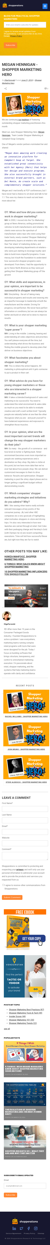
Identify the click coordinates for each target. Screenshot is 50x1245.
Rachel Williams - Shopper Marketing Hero (26, 716)
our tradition (23, 119)
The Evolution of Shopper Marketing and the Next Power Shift (23, 1111)
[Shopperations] (13, 7)
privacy (19, 869)
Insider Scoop (17, 1016)
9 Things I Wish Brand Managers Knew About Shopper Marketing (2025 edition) (24, 1068)
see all (7, 1029)
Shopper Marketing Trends (23, 1023)
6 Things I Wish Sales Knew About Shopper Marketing (24, 565)
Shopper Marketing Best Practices (26, 1009)
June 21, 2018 (27, 80)
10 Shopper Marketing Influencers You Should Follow (25, 573)
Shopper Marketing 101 (21, 1020)
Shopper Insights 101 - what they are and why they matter (24, 1152)
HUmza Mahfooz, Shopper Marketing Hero (20, 558)
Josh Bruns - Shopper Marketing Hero (26, 749)
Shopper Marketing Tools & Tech (25, 1013)
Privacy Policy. (16, 36)
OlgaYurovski (9, 80)
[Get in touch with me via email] (5, 629)
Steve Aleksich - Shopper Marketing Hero (26, 782)
